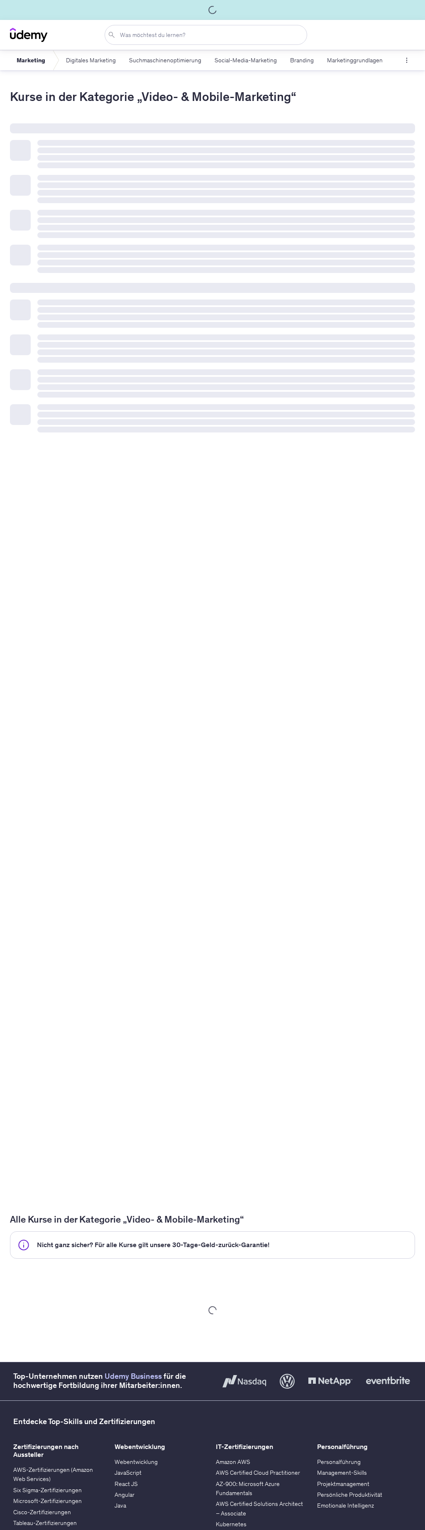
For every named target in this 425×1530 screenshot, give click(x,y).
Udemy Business (133, 1376)
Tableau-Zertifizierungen (45, 1523)
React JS (126, 1484)
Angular (124, 1494)
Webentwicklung (136, 1462)
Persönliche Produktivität (349, 1494)
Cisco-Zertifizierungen (42, 1512)
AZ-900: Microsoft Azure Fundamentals (248, 1488)
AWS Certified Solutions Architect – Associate (259, 1508)
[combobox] (207, 35)
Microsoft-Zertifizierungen (47, 1501)
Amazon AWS (233, 1462)
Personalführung (339, 1462)
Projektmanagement (343, 1484)
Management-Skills (342, 1472)
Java (120, 1505)
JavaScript (128, 1472)
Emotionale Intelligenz (345, 1505)
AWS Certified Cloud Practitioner (258, 1472)
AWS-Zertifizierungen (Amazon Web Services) (53, 1474)
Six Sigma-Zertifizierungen (47, 1490)
